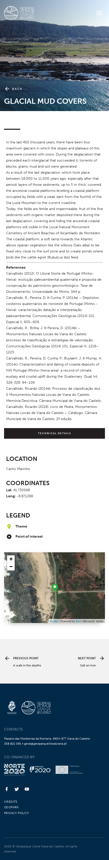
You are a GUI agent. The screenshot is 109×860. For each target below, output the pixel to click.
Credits (10, 801)
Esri (78, 621)
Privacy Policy (16, 813)
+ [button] (11, 559)
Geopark (11, 807)
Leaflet (54, 621)
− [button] (11, 566)
